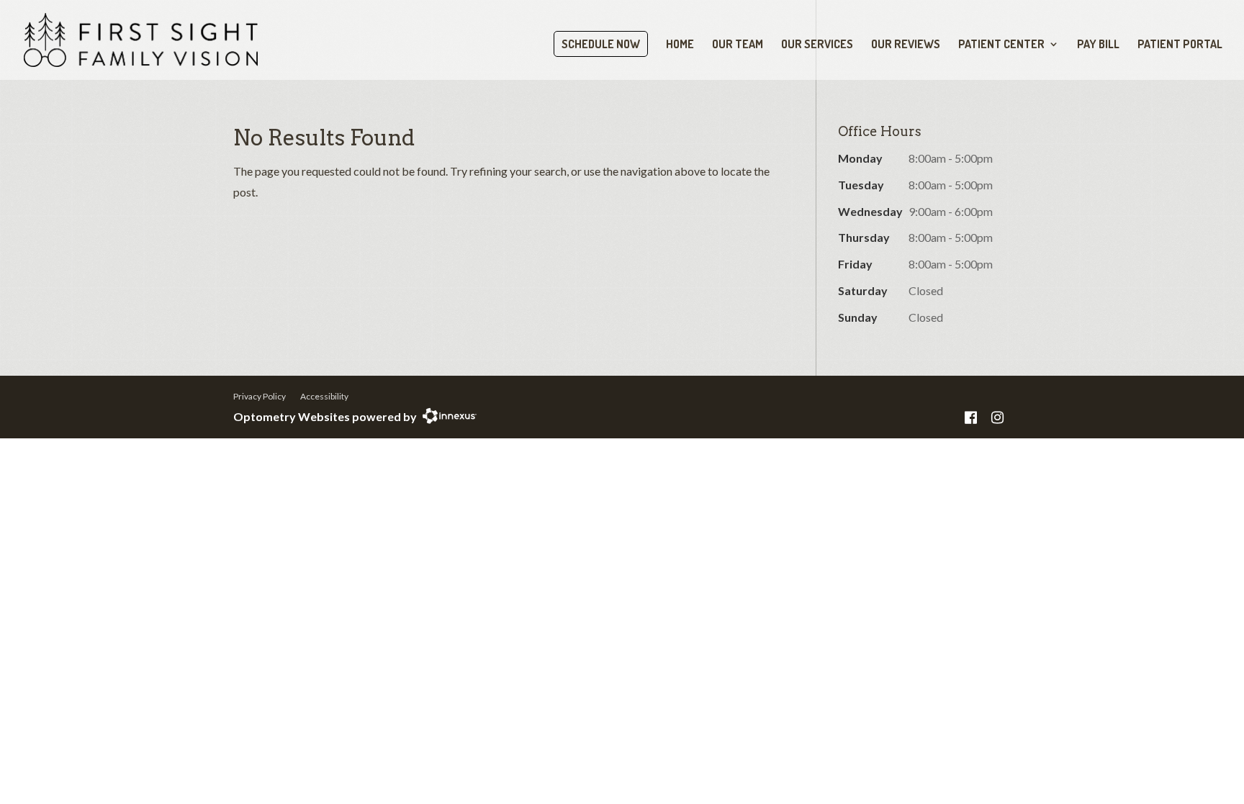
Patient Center (1001, 45)
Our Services (817, 45)
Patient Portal (1179, 45)
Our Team (737, 45)
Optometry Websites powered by (325, 416)
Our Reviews (905, 45)
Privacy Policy (259, 396)
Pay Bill (1098, 45)
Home (680, 45)
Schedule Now (601, 44)
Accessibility (324, 396)
